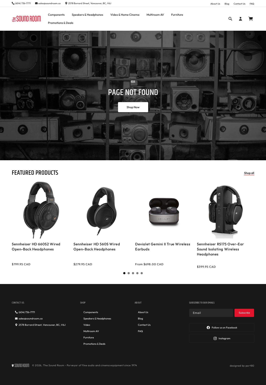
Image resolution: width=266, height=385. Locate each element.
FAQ (252, 3)
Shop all (249, 173)
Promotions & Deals (94, 343)
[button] (56, 15)
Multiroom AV (91, 331)
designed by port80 (242, 365)
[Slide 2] (128, 273)
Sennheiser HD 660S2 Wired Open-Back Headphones (36, 246)
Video (86, 324)
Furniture (88, 337)
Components (90, 312)
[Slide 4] (137, 273)
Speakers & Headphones (97, 318)
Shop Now (133, 107)
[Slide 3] (133, 273)
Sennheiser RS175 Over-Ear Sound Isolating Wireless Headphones (220, 249)
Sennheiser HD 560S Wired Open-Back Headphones (96, 246)
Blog (227, 3)
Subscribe (244, 312)
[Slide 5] (142, 273)
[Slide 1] (124, 273)
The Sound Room (53, 365)
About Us (215, 3)
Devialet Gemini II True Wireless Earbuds (162, 246)
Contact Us (239, 3)
